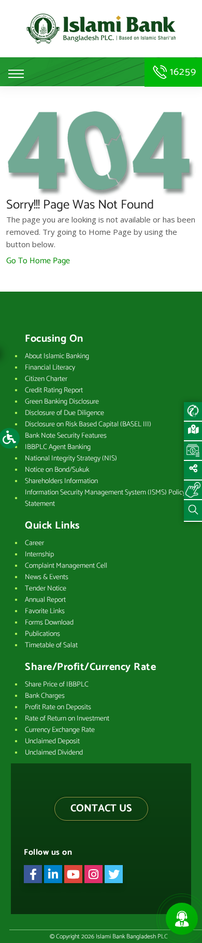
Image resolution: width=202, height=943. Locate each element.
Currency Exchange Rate (60, 730)
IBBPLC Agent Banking (58, 447)
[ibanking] (193, 412)
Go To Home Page (38, 261)
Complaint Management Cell (66, 566)
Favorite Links (45, 611)
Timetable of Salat (51, 645)
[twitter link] (114, 874)
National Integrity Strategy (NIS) (71, 459)
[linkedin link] (53, 874)
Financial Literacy (50, 368)
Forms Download (49, 623)
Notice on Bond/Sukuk (57, 470)
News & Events (46, 577)
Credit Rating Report (54, 390)
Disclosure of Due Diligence (64, 413)
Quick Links (52, 526)
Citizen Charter (46, 379)
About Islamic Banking (57, 356)
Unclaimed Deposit (52, 741)
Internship (39, 555)
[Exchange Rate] (193, 451)
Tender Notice (45, 589)
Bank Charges (45, 696)
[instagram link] (93, 874)
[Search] (193, 511)
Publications (42, 634)
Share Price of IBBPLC (57, 685)
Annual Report (45, 600)
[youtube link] (73, 874)
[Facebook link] (33, 874)
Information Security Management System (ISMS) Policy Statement (105, 498)
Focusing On (54, 339)
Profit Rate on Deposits (58, 707)
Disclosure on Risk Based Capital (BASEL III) (88, 424)
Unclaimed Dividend (54, 753)
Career (34, 543)
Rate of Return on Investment (67, 719)
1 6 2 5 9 (181, 72)
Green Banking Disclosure (62, 402)
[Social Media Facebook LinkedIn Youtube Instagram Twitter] (193, 471)
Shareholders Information (61, 481)
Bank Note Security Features (66, 436)
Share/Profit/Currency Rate (90, 667)
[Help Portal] (193, 490)
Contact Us (101, 808)
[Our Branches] (193, 431)
